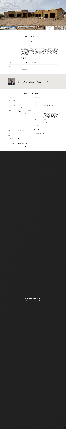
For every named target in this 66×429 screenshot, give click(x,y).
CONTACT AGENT (48, 81)
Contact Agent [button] (33, 41)
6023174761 (25, 82)
